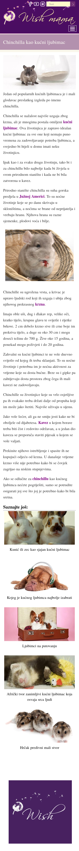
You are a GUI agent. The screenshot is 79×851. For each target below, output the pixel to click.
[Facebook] (30, 4)
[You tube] (36, 4)
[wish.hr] (40, 811)
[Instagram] (42, 4)
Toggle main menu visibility (75, 27)
